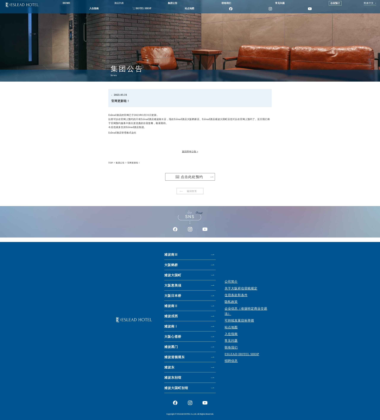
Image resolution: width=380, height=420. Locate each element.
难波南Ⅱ (171, 305)
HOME (66, 3)
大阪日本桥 (173, 295)
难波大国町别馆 (176, 387)
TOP (110, 162)
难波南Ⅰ (171, 326)
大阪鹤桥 (171, 264)
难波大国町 (173, 275)
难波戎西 (171, 316)
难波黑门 (171, 346)
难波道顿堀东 (174, 357)
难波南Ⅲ (171, 254)
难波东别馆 (173, 377)
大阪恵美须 (173, 285)
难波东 (169, 367)
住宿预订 (335, 3)
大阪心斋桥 (173, 336)
